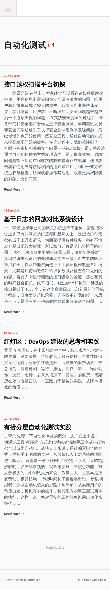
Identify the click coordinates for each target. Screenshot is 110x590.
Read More (12, 189)
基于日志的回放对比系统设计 (44, 219)
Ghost (102, 580)
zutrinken (34, 580)
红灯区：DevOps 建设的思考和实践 (52, 341)
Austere (19, 580)
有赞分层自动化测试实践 (37, 427)
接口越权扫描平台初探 (34, 84)
